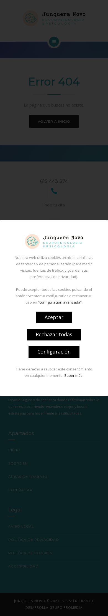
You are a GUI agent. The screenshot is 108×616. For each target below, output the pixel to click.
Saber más (73, 375)
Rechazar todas (54, 334)
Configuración (54, 351)
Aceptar (54, 317)
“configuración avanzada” (60, 302)
